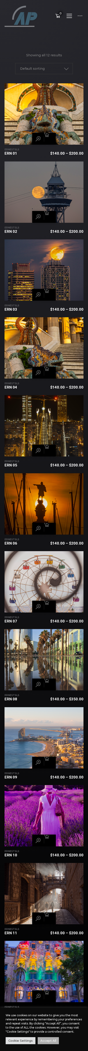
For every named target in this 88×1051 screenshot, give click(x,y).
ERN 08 (11, 699)
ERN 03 (11, 309)
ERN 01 (11, 153)
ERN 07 (11, 621)
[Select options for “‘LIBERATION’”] (50, 139)
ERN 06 (11, 543)
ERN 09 (11, 777)
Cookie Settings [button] (20, 1040)
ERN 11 (11, 933)
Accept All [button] (48, 1040)
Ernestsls (12, 149)
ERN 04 (11, 387)
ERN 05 (11, 465)
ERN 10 (11, 855)
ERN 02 (11, 231)
